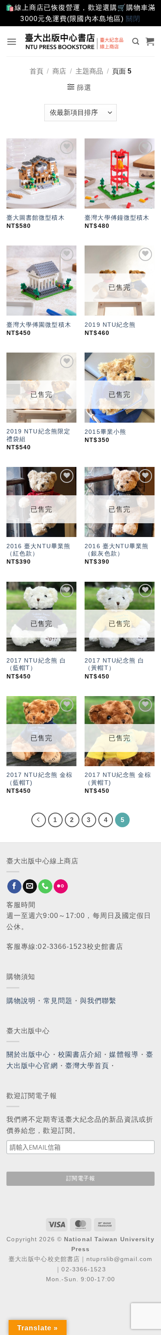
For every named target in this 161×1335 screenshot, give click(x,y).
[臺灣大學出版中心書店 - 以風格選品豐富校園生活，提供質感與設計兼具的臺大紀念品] (75, 41)
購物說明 (21, 1000)
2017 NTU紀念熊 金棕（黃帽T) (118, 779)
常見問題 (58, 1000)
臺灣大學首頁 (87, 1065)
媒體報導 (123, 1054)
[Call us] (45, 886)
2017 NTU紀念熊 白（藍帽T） (36, 664)
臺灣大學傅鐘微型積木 (117, 218)
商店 (59, 71)
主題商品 (89, 71)
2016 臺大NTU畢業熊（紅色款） (38, 550)
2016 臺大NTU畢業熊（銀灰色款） (117, 550)
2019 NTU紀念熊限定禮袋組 (38, 435)
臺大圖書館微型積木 (35, 218)
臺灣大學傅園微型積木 (38, 325)
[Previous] (38, 820)
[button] (11, 41)
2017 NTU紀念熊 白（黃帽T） (114, 664)
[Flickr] (61, 886)
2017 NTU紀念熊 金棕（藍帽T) (39, 779)
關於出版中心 (28, 1054)
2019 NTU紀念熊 (110, 325)
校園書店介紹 (80, 1054)
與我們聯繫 (98, 1000)
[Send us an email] (30, 886)
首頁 (36, 71)
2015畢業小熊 (105, 432)
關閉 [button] (133, 18)
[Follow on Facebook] (14, 886)
